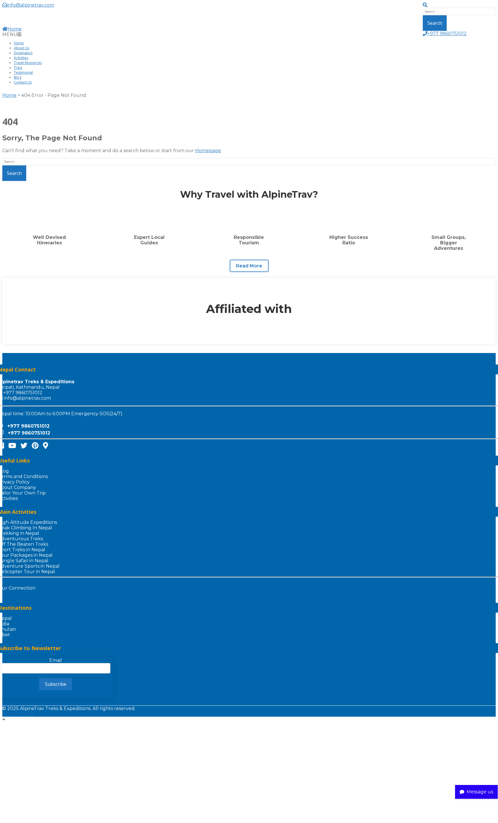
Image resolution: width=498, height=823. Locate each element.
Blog (17, 77)
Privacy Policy (18, 714)
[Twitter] (23, 445)
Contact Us (23, 82)
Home (14, 29)
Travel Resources (28, 62)
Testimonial (23, 72)
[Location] (45, 445)
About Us (21, 48)
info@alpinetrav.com (27, 398)
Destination (23, 52)
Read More (249, 266)
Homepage (208, 150)
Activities (21, 57)
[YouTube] (12, 445)
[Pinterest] (35, 445)
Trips (18, 67)
